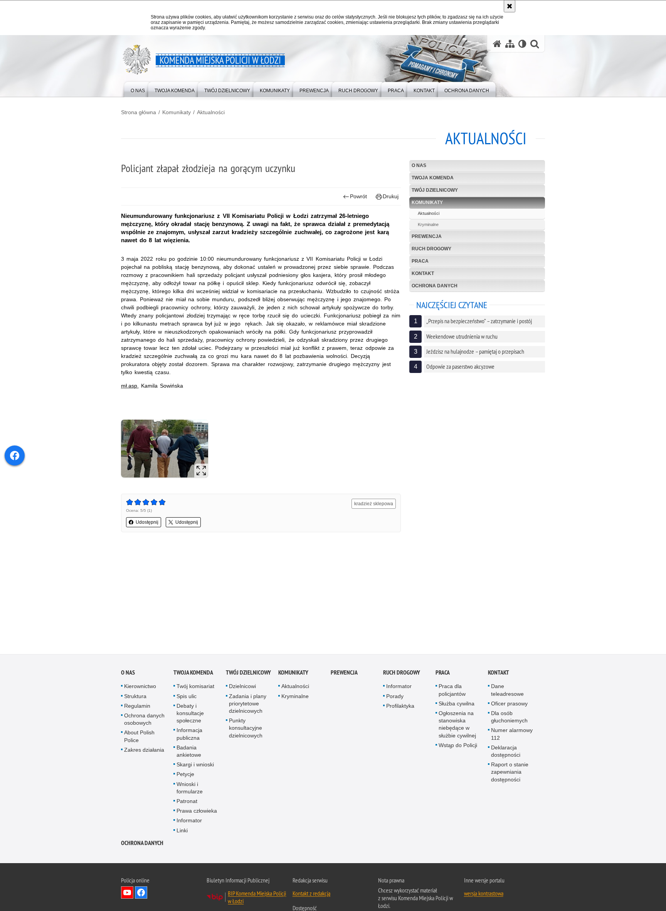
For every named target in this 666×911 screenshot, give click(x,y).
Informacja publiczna (189, 735)
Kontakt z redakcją (311, 895)
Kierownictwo (140, 688)
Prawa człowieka (197, 812)
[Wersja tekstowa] (522, 44)
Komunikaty (176, 112)
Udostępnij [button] (147, 522)
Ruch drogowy (431, 248)
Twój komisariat (195, 688)
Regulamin (137, 707)
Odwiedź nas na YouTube (127, 894)
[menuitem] (138, 89)
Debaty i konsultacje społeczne (190, 714)
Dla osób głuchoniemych (509, 718)
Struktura (135, 697)
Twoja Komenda (433, 178)
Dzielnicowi (242, 688)
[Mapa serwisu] (510, 44)
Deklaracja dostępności (505, 752)
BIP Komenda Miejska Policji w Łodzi (257, 898)
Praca (420, 261)
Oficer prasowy (509, 705)
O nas (419, 165)
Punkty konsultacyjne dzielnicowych (245, 729)
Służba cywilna (456, 705)
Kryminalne (428, 224)
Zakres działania (144, 751)
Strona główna (138, 112)
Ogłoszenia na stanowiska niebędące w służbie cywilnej (457, 726)
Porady (395, 697)
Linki (182, 831)
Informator (189, 822)
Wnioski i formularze (190, 789)
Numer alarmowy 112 (512, 735)
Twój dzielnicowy (435, 190)
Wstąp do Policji (458, 747)
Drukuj (391, 196)
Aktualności (211, 112)
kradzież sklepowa (373, 503)
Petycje (185, 776)
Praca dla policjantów (452, 691)
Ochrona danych (434, 285)
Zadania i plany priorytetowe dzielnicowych (247, 704)
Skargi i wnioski (195, 766)
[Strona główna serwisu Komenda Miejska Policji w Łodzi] (497, 44)
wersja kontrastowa (483, 895)
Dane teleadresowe (507, 691)
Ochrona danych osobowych (144, 720)
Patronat (187, 803)
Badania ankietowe (189, 752)
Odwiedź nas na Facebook (141, 894)
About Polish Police (139, 737)
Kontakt (423, 273)
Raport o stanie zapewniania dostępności (509, 773)
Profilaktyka (400, 707)
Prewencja (427, 236)
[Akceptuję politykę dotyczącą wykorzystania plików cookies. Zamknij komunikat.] (509, 6)
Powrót (358, 196)
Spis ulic (187, 697)
